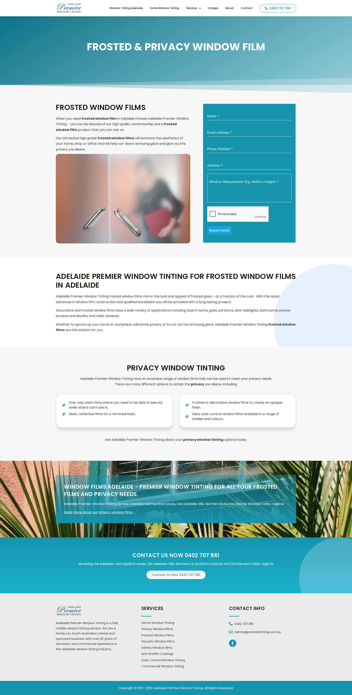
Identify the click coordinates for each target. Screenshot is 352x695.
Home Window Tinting (164, 8)
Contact (246, 8)
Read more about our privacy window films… (99, 512)
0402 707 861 (202, 555)
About (229, 8)
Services (191, 8)
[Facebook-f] (232, 643)
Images (213, 8)
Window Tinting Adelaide (126, 8)
